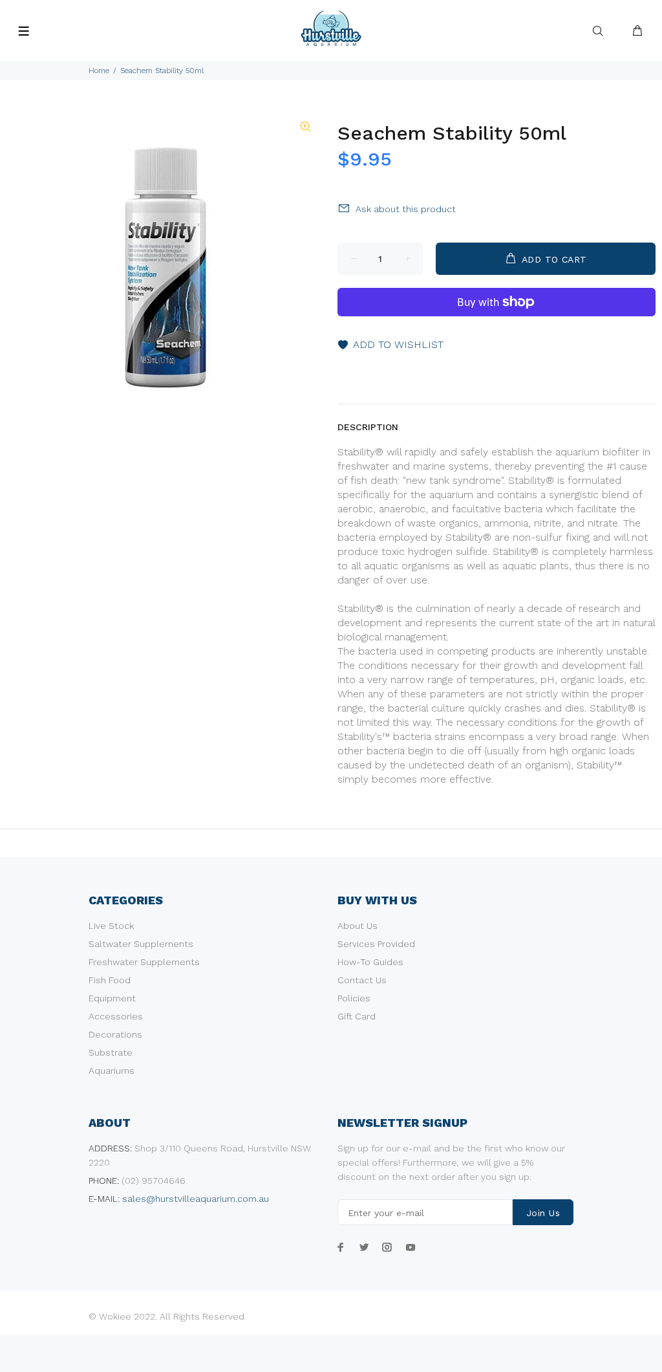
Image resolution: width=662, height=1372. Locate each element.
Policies (353, 998)
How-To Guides (370, 962)
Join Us (543, 1213)
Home (99, 70)
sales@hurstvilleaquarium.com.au (195, 1198)
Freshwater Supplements (144, 962)
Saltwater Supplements (141, 944)
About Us (357, 925)
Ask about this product (406, 209)
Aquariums (111, 1070)
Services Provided (376, 944)
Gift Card (356, 1016)
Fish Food (110, 980)
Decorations (115, 1034)
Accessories (116, 1016)
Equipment (112, 998)
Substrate (111, 1052)
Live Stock (111, 925)
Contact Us (362, 980)
